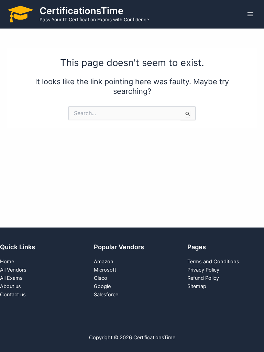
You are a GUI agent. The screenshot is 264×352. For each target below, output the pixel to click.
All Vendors (13, 270)
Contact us (13, 295)
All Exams (11, 278)
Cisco (100, 278)
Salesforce (106, 295)
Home (7, 261)
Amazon (103, 261)
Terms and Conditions (213, 261)
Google (102, 286)
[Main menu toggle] (250, 14)
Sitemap (196, 286)
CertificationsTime (81, 10)
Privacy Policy (203, 270)
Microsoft (105, 270)
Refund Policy (203, 278)
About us (10, 286)
